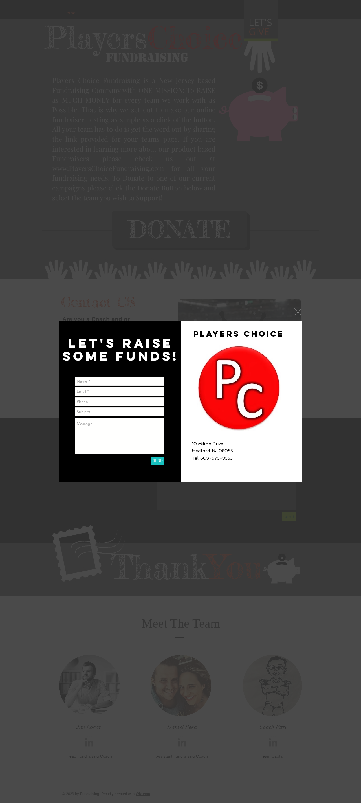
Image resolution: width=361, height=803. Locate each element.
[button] (297, 311)
